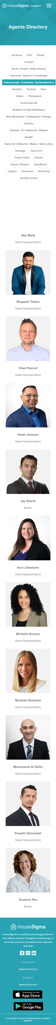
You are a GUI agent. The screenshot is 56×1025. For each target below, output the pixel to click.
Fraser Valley (22, 157)
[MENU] (49, 5)
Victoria (38, 157)
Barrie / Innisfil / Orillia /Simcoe (29, 68)
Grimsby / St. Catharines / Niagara (29, 130)
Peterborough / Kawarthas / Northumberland (29, 82)
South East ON (28, 103)
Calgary (12, 171)
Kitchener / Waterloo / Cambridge (28, 75)
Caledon (29, 123)
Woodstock (34, 96)
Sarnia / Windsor (20, 164)
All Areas (17, 55)
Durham (31, 89)
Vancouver (36, 150)
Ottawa (40, 55)
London (28, 62)
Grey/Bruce (40, 164)
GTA (29, 55)
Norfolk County (28, 178)
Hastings (20, 150)
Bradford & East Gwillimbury (29, 109)
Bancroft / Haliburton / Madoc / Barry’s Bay (29, 144)
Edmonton (27, 171)
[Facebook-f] (22, 953)
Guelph (29, 137)
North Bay (44, 171)
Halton (20, 96)
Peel (43, 89)
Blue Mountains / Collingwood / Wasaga (28, 116)
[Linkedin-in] (34, 953)
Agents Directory (28, 969)
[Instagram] (28, 953)
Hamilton (17, 89)
